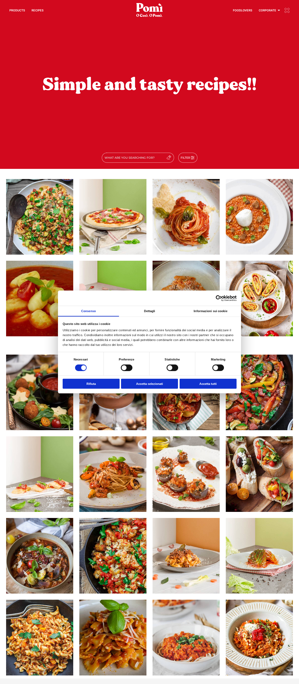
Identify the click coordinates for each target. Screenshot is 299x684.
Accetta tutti (208, 383)
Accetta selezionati (149, 383)
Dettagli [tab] (149, 311)
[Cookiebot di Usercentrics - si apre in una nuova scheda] (219, 298)
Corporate (267, 10)
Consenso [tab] (88, 311)
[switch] (126, 367)
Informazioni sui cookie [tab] (210, 311)
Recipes (38, 10)
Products (17, 10)
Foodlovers (242, 10)
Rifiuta (91, 383)
